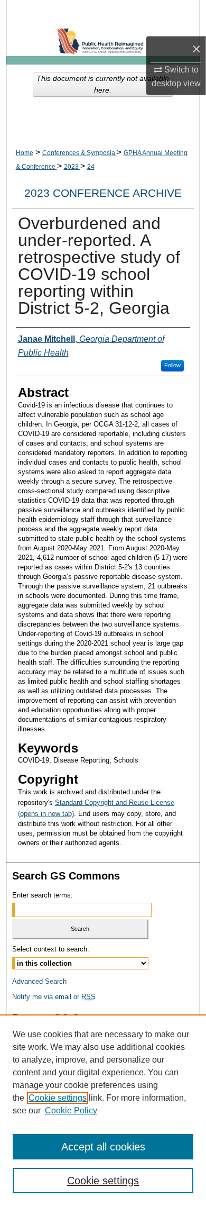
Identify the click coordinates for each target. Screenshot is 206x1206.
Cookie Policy (71, 1110)
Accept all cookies (103, 1147)
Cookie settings (58, 1097)
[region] (103, 1110)
